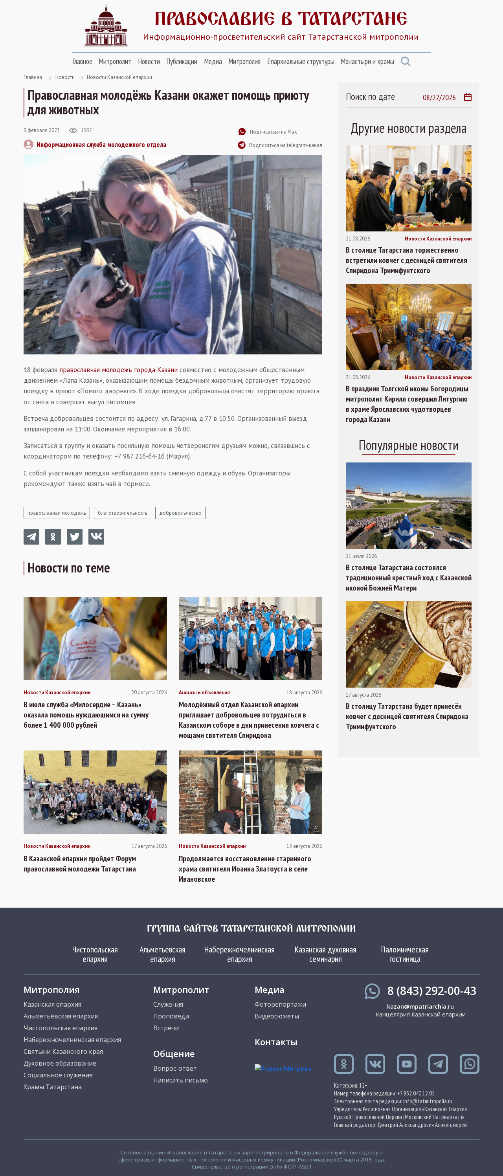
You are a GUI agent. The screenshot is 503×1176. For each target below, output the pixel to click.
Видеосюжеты (277, 1016)
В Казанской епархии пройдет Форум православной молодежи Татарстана (80, 863)
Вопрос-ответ (175, 1068)
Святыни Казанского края (63, 1051)
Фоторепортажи (280, 1004)
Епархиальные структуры (300, 61)
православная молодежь (57, 513)
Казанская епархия (52, 1004)
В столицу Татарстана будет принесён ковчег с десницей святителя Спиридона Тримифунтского (407, 716)
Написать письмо (180, 1080)
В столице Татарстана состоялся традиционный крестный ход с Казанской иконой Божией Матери (409, 577)
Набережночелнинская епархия (239, 954)
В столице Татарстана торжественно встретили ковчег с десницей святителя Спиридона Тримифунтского (406, 260)
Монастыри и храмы (367, 61)
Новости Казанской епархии (119, 77)
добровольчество (180, 513)
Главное (82, 61)
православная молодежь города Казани (118, 369)
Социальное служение (58, 1075)
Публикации (181, 61)
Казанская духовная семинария (325, 954)
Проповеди (171, 1016)
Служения (168, 1004)
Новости (149, 61)
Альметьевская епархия (162, 954)
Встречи (166, 1028)
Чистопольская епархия (95, 954)
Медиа (213, 61)
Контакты (276, 1042)
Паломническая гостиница (405, 954)
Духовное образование (60, 1063)
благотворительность (122, 513)
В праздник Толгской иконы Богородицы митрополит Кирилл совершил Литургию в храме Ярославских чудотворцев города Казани (407, 403)
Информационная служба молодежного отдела (101, 144)
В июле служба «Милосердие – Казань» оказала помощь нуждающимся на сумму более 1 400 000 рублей (86, 714)
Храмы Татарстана (53, 1087)
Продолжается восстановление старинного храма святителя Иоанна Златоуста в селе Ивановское (245, 868)
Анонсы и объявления (204, 692)
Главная (33, 77)
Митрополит (115, 61)
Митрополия (244, 61)
